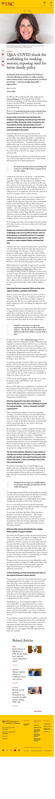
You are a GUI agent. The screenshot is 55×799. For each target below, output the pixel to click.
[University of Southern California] (7, 4)
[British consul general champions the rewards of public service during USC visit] (35, 690)
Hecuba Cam (5, 738)
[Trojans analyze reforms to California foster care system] (35, 672)
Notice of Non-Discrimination (36, 750)
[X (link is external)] (3, 58)
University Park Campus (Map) (8, 727)
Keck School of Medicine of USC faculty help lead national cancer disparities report (19, 655)
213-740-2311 (5, 729)
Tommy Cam (4, 736)
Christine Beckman (13, 99)
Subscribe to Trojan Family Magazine (37, 735)
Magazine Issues (37, 727)
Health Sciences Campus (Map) (8, 731)
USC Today (28, 11)
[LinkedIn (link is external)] (3, 61)
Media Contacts (47, 726)
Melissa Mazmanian (31, 340)
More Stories (38, 711)
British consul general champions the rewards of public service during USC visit (19, 696)
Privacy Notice (26, 750)
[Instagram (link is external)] (11, 750)
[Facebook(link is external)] (3, 54)
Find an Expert (47, 724)
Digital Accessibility (47, 750)
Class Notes (36, 725)
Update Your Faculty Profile (47, 729)
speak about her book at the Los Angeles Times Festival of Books (26, 112)
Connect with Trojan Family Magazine (37, 730)
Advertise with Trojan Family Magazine (37, 739)
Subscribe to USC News (27, 724)
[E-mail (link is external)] (3, 65)
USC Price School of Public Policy (22, 269)
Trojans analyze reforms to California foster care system (19, 675)
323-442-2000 (5, 733)
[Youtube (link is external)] (15, 750)
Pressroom (46, 731)
